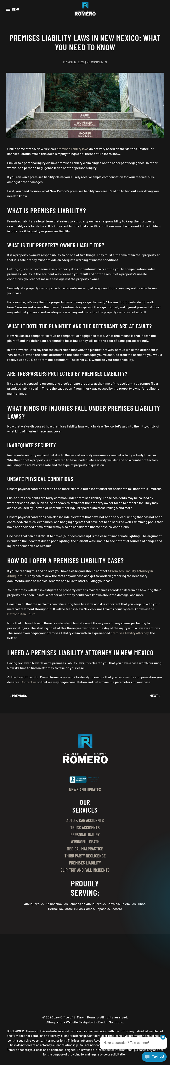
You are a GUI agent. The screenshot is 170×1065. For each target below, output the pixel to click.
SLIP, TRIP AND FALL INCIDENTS (85, 870)
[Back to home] (85, 9)
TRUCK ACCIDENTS (85, 827)
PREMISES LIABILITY (85, 862)
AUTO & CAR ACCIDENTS (85, 820)
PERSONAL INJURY (85, 834)
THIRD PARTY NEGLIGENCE (85, 855)
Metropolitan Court (21, 614)
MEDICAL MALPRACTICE (85, 848)
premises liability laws (73, 149)
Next (154, 696)
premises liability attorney (130, 633)
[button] (12, 9)
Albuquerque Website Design (67, 1022)
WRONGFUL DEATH (85, 841)
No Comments (96, 62)
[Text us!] (154, 1057)
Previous (19, 696)
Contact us (28, 682)
